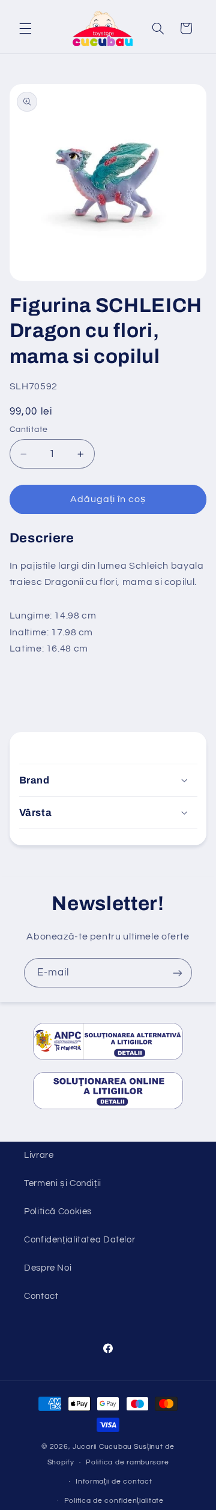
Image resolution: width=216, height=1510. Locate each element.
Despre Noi (47, 1267)
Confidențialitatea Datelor (79, 1239)
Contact (41, 1296)
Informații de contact (114, 1481)
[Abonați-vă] (177, 972)
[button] (25, 28)
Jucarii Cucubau (102, 1446)
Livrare (38, 1155)
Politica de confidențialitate (114, 1500)
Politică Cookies (58, 1211)
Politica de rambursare (127, 1462)
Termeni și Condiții (62, 1183)
